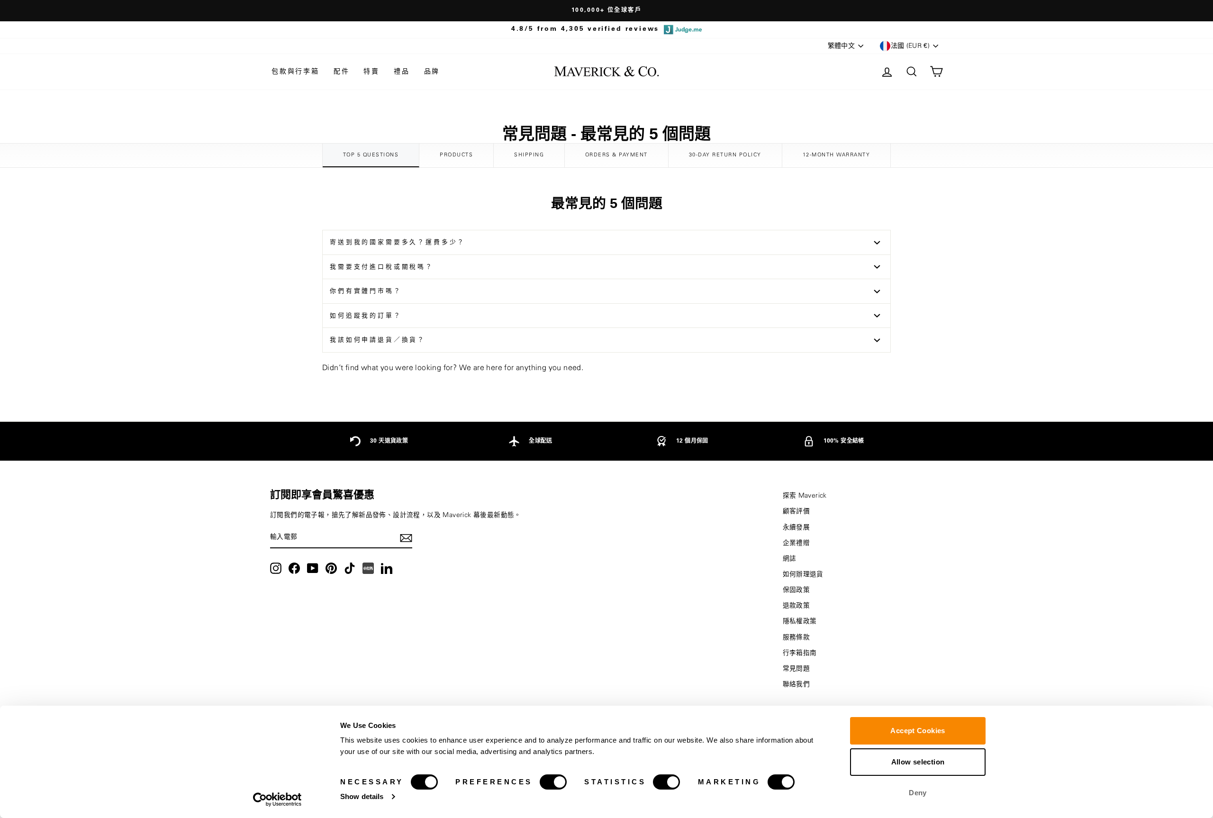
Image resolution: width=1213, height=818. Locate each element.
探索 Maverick (805, 495)
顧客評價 (796, 511)
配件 (342, 71)
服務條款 (796, 637)
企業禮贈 (796, 543)
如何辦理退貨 (803, 574)
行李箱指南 (800, 653)
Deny (918, 793)
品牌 (432, 71)
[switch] (553, 782)
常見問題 (796, 668)
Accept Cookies (917, 731)
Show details (361, 796)
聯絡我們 (796, 684)
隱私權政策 (800, 621)
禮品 (402, 71)
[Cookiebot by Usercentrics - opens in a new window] (277, 799)
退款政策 (796, 605)
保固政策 (796, 590)
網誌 (790, 558)
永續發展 (796, 527)
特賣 (371, 71)
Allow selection (918, 762)
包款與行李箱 (295, 71)
